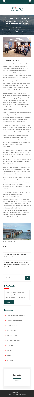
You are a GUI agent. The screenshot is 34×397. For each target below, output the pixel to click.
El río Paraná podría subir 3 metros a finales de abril (15, 256)
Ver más (16, 380)
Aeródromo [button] (10, 345)
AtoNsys (17, 60)
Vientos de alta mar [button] (12, 325)
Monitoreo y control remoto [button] (14, 340)
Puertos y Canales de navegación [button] (16, 315)
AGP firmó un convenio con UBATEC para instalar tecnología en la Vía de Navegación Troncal (16, 265)
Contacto (17, 375)
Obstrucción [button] (10, 350)
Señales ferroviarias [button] (12, 330)
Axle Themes (22, 394)
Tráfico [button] (9, 355)
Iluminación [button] (10, 360)
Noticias (7, 246)
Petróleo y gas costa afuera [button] (14, 320)
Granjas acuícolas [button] (12, 335)
